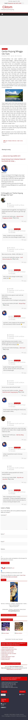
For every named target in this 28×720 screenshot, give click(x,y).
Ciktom (7, 7)
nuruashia (11, 381)
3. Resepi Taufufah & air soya (7, 650)
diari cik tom (4, 48)
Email (2, 541)
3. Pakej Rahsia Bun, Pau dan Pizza (8, 684)
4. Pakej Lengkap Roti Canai (7, 686)
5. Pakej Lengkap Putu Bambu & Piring (9, 687)
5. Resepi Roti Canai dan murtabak (8, 653)
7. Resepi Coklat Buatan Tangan (8, 656)
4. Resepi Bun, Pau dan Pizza (7, 652)
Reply (24, 221)
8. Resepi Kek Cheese (5, 658)
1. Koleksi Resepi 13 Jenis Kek (7, 647)
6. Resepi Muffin (4, 655)
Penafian (22, 694)
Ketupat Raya (22, 303)
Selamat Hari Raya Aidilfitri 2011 (11, 156)
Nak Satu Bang (20, 435)
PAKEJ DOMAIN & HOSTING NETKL (14, 669)
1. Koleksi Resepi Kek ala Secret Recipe (9, 682)
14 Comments (19, 55)
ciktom (13, 55)
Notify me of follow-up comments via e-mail (11, 572)
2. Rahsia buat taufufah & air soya (8, 683)
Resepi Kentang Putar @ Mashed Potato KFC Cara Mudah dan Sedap (13, 160)
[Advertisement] (14, 30)
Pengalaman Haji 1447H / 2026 (14, 3)
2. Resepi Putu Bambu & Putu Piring (8, 649)
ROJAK (10, 466)
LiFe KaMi (11, 288)
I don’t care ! (22, 347)
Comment (4, 515)
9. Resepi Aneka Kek (5, 659)
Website (3, 549)
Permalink (11, 206)
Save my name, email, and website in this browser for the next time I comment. (14, 559)
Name (3, 534)
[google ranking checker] (5, 703)
